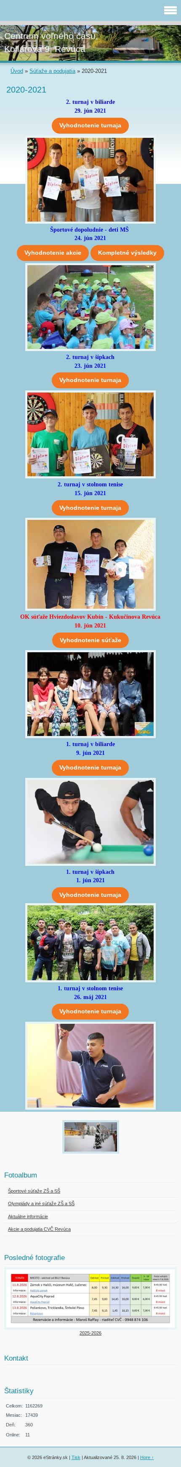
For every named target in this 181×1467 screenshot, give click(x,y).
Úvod (17, 71)
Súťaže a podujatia (52, 71)
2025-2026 (90, 1332)
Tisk (76, 1457)
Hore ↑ (147, 1457)
